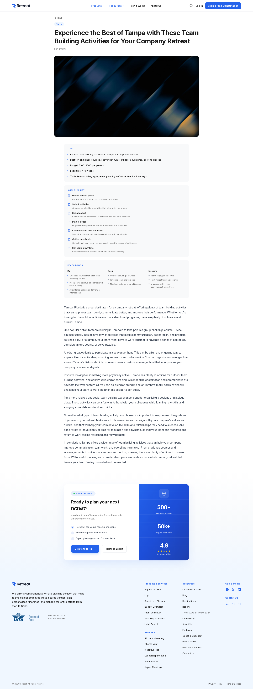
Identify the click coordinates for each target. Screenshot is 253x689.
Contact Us (188, 653)
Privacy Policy (215, 684)
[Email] (233, 604)
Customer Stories (191, 589)
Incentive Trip (152, 649)
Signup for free (153, 589)
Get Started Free (83, 549)
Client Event (151, 644)
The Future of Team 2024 (196, 612)
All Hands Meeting (154, 638)
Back (59, 18)
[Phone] (227, 604)
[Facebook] (227, 589)
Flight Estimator (153, 612)
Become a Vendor (192, 647)
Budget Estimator (154, 606)
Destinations (189, 601)
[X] (233, 589)
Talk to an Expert (114, 549)
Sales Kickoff (152, 661)
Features (187, 630)
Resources (115, 5)
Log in (199, 5)
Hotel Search (152, 624)
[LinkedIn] (239, 589)
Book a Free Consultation (223, 5)
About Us (156, 5)
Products (96, 5)
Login (147, 595)
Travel (59, 24)
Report (185, 606)
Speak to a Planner (155, 601)
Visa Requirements (155, 618)
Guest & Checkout (192, 635)
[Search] (191, 6)
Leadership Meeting (155, 655)
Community (188, 618)
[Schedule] (239, 604)
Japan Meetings (153, 667)
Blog (184, 595)
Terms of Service (233, 684)
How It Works (137, 5)
